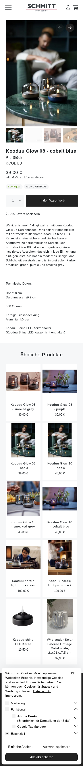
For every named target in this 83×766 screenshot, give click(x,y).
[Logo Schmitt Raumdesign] (41, 10)
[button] (68, 7)
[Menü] (10, 7)
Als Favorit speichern (25, 214)
